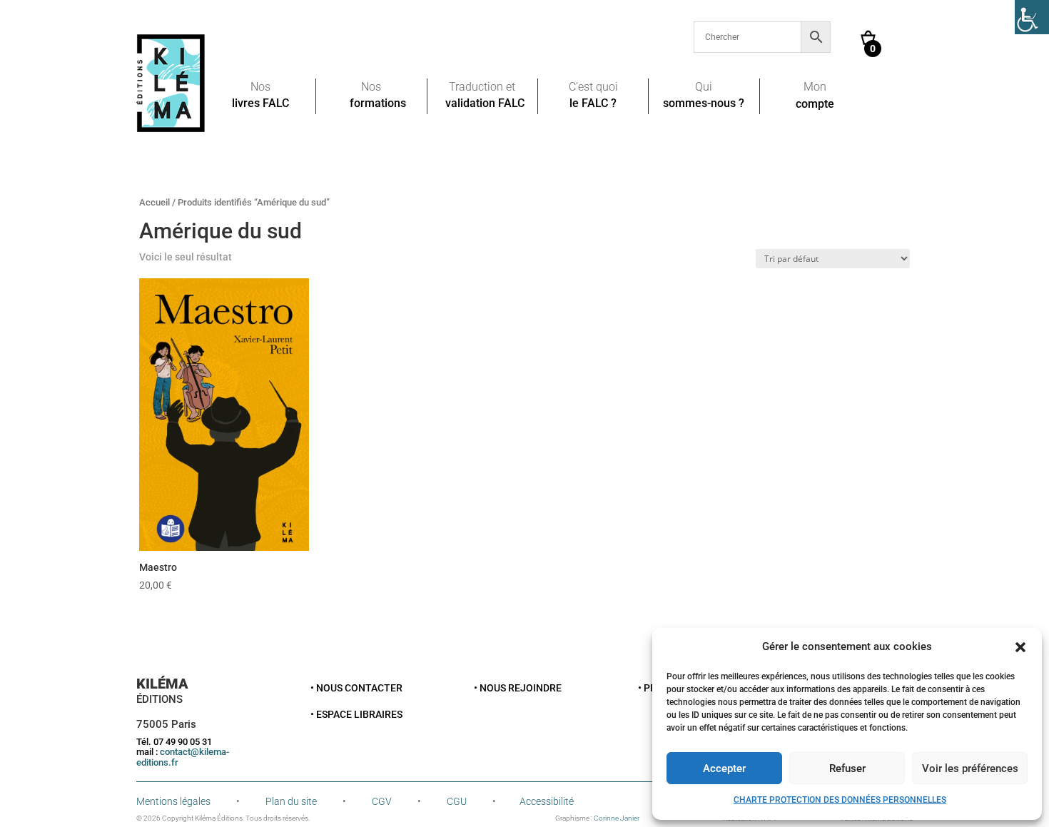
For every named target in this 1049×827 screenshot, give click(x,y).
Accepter (724, 768)
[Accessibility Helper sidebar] (1032, 17)
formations (378, 104)
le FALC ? (593, 104)
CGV (382, 801)
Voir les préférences (970, 768)
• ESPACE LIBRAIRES (356, 714)
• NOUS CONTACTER (356, 688)
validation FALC (484, 104)
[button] (1020, 647)
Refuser (847, 768)
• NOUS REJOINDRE (518, 688)
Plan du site (291, 801)
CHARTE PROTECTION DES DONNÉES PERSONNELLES (840, 800)
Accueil (154, 202)
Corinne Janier (616, 818)
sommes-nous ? (703, 104)
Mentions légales (173, 801)
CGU (457, 801)
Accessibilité (547, 801)
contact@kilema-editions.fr (182, 756)
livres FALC (260, 104)
